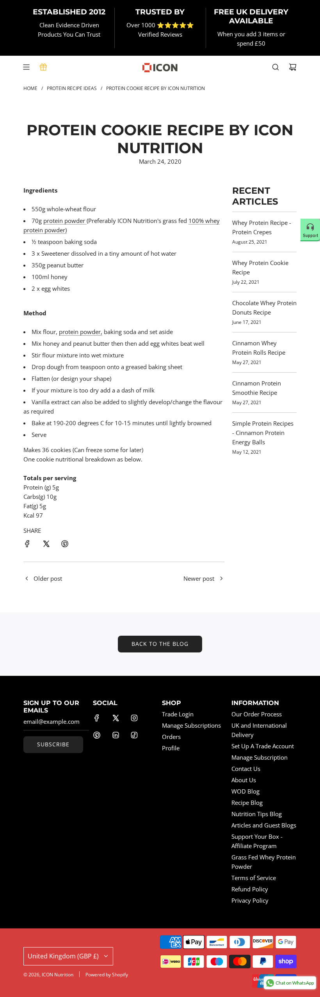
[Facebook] (96, 718)
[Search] (275, 67)
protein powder (65, 221)
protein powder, (80, 332)
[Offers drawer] (43, 67)
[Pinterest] (96, 735)
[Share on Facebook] (27, 545)
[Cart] (292, 67)
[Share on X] (46, 545)
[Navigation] (26, 67)
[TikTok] (134, 735)
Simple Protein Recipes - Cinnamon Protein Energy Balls (262, 432)
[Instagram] (134, 718)
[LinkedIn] (115, 735)
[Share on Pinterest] (64, 545)
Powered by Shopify (106, 974)
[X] (115, 718)
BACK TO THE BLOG (160, 643)
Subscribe (53, 744)
